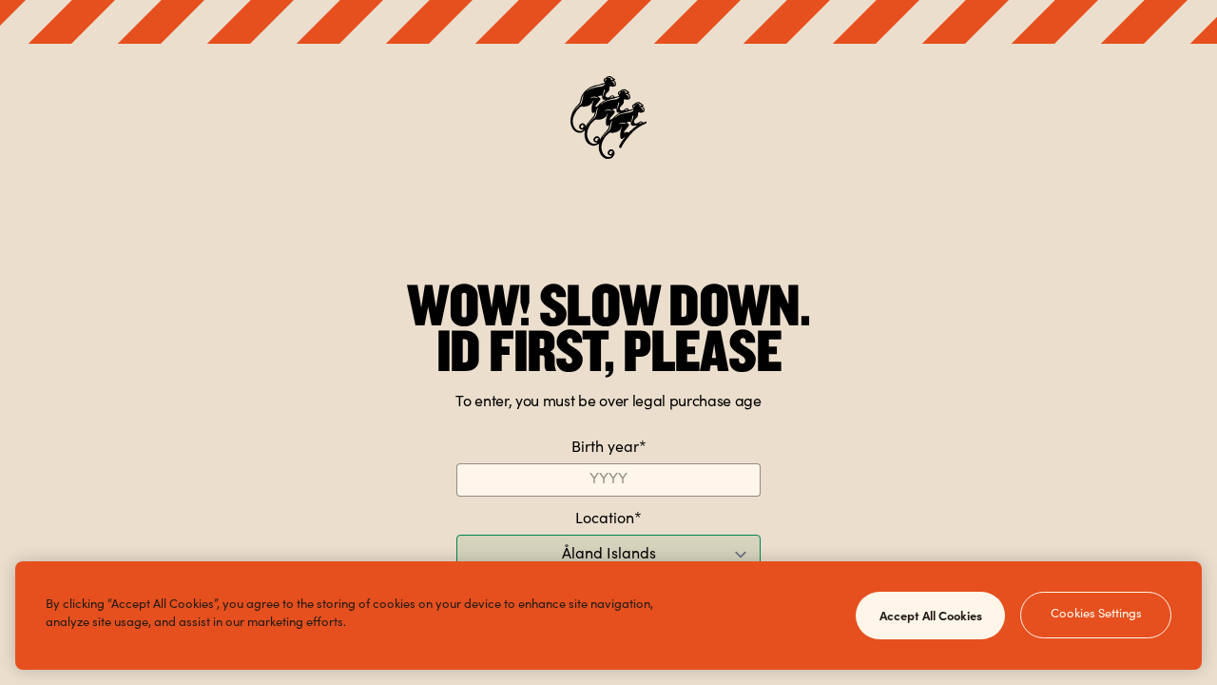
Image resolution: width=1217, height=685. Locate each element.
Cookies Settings (1096, 615)
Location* (608, 519)
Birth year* (609, 448)
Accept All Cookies (930, 614)
